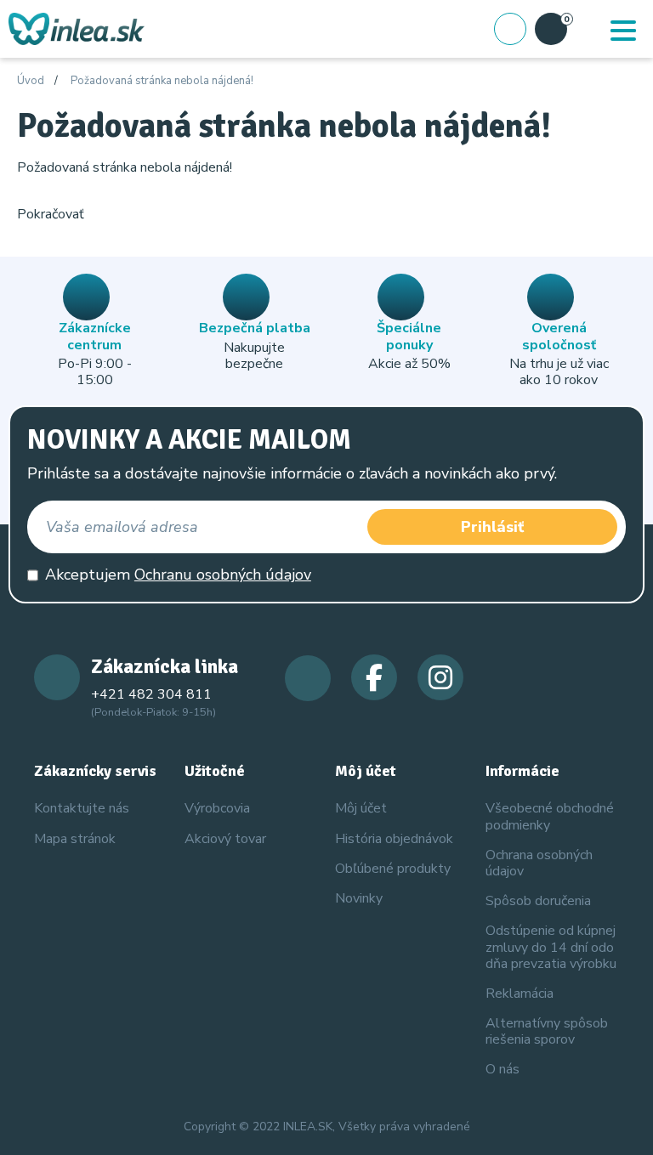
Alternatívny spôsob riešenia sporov (546, 1031)
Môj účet (361, 808)
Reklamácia (519, 993)
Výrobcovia (217, 808)
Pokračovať (50, 214)
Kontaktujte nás (81, 808)
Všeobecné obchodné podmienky (549, 816)
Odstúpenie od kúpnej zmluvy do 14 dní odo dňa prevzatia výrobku (550, 946)
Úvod (30, 81)
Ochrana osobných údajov (539, 863)
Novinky (359, 898)
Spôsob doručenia (538, 901)
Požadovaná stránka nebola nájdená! (162, 81)
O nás (502, 1069)
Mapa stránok (75, 838)
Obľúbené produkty (393, 868)
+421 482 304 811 (151, 694)
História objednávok (394, 838)
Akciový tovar (225, 838)
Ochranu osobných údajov (222, 574)
